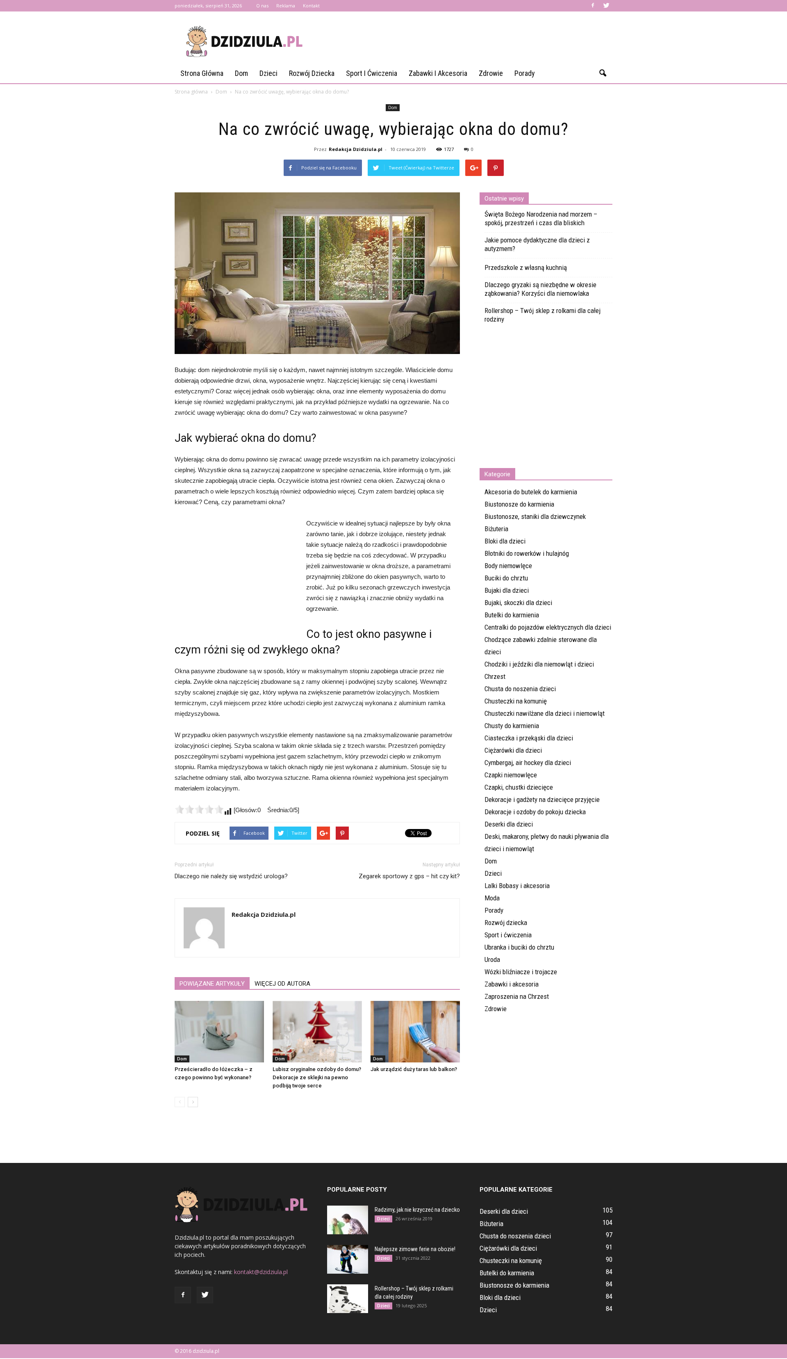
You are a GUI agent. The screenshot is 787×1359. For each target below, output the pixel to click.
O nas (262, 5)
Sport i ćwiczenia (371, 73)
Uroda (492, 959)
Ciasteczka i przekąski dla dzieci (528, 738)
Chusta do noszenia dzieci (520, 689)
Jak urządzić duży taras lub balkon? (414, 1069)
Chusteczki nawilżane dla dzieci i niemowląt (544, 713)
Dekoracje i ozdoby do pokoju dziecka (535, 812)
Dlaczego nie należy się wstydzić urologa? (231, 876)
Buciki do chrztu (506, 578)
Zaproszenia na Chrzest (516, 996)
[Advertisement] (463, 41)
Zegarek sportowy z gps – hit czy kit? (409, 876)
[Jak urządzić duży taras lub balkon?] (415, 1031)
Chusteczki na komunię (515, 701)
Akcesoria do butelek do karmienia (530, 492)
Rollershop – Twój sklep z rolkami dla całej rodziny (542, 314)
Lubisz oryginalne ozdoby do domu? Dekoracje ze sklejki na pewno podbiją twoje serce (317, 1077)
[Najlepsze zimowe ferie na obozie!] (347, 1259)
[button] (602, 73)
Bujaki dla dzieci (506, 590)
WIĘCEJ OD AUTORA (282, 983)
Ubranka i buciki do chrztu (519, 947)
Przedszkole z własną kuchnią (525, 267)
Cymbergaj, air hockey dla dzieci (527, 762)
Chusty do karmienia (511, 726)
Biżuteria (496, 529)
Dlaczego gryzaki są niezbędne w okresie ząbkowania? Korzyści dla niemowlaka (540, 289)
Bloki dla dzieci (504, 541)
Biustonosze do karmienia (519, 504)
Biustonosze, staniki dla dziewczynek (535, 516)
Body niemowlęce (508, 566)
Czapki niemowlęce (510, 775)
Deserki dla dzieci (508, 824)
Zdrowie (491, 73)
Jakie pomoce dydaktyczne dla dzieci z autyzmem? (537, 244)
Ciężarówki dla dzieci (513, 750)
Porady (524, 73)
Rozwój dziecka (311, 73)
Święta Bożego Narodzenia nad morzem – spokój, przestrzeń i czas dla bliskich (540, 218)
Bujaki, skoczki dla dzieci (518, 602)
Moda (492, 898)
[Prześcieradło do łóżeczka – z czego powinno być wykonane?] (219, 1031)
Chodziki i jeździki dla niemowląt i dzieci (539, 664)
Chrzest (494, 676)
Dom (241, 73)
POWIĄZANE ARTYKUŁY (212, 983)
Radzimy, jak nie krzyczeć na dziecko (417, 1209)
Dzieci (268, 73)
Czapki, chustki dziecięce (518, 787)
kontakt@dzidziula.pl (261, 1272)
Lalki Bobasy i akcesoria (517, 886)
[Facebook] (593, 5)
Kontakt (311, 5)
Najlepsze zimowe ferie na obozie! (415, 1249)
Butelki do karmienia (511, 615)
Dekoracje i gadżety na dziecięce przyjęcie (542, 799)
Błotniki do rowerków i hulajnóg (526, 553)
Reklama (285, 5)
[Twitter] (606, 5)
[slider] (199, 809)
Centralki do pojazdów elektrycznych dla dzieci (547, 627)
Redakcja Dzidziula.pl (355, 149)
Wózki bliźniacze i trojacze (520, 972)
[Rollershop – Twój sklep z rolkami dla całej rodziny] (347, 1298)
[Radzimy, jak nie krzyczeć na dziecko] (347, 1220)
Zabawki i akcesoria (438, 73)
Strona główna (201, 73)
